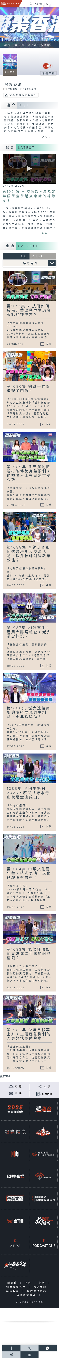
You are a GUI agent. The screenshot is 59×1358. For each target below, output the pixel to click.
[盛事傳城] (43, 1221)
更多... (47, 137)
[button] (29, 168)
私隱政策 (13, 1291)
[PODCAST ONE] (43, 1243)
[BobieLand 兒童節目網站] (43, 1132)
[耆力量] (15, 1221)
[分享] (40, 1086)
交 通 (18, 1086)
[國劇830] (15, 1154)
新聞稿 (13, 1283)
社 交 (47, 1086)
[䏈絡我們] (11, 1093)
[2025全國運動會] (15, 1109)
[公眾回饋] (38, 1094)
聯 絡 (18, 1093)
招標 (43, 1283)
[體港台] (43, 1109)
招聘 (29, 1283)
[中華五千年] (15, 1266)
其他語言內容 (27, 1295)
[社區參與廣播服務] (43, 1176)
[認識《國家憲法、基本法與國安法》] (43, 1199)
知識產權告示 (16, 1287)
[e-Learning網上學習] (43, 1154)
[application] (29, 169)
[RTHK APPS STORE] (15, 1243)
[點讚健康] (15, 1132)
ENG (37, 4)
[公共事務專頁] (15, 1176)
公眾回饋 (47, 1094)
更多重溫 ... (6, 1076)
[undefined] (30, 3)
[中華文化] (15, 1199)
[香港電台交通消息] (11, 1086)
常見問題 (40, 1287)
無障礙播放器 (37, 1291)
